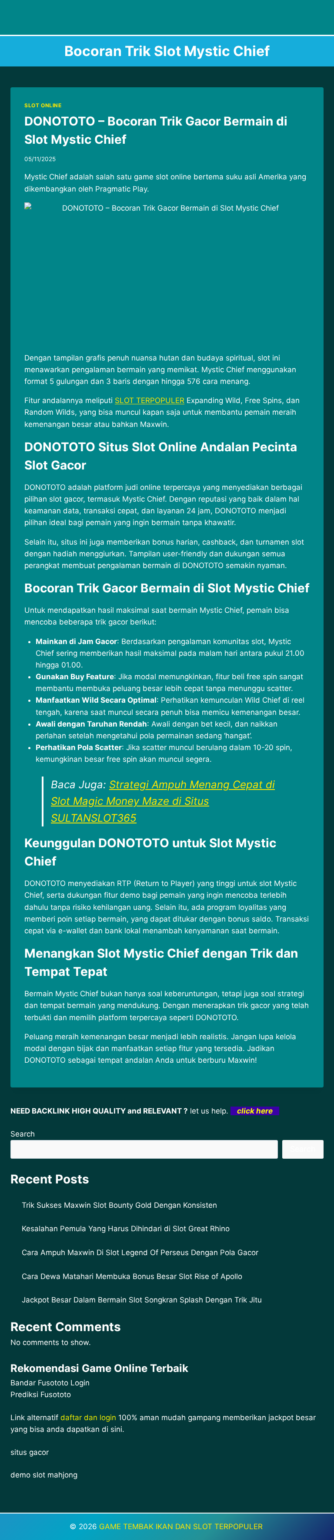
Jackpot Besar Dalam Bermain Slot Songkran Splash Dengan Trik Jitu (142, 1299)
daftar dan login (88, 1417)
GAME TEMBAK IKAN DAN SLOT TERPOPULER (182, 1526)
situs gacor (29, 1452)
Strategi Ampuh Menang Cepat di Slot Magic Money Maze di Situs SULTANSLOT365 (163, 801)
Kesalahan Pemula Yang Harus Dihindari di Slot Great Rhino (126, 1228)
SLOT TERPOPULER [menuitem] (149, 400)
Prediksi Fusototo (40, 1394)
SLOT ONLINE (43, 105)
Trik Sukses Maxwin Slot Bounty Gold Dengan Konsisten (119, 1205)
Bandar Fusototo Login (50, 1382)
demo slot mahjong (43, 1475)
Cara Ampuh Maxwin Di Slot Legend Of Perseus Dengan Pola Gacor (140, 1252)
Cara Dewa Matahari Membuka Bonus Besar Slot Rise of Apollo (132, 1276)
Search (22, 1134)
